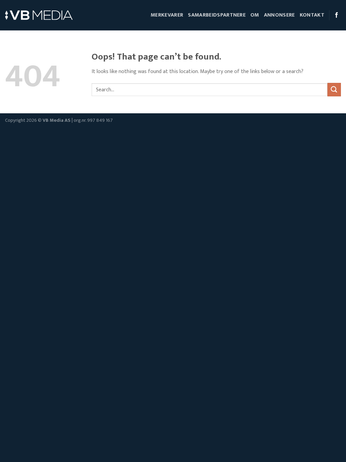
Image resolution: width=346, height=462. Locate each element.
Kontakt (312, 15)
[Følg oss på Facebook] (336, 15)
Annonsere (279, 15)
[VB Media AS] (39, 15)
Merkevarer (167, 15)
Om (254, 15)
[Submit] (334, 89)
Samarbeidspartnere (217, 15)
